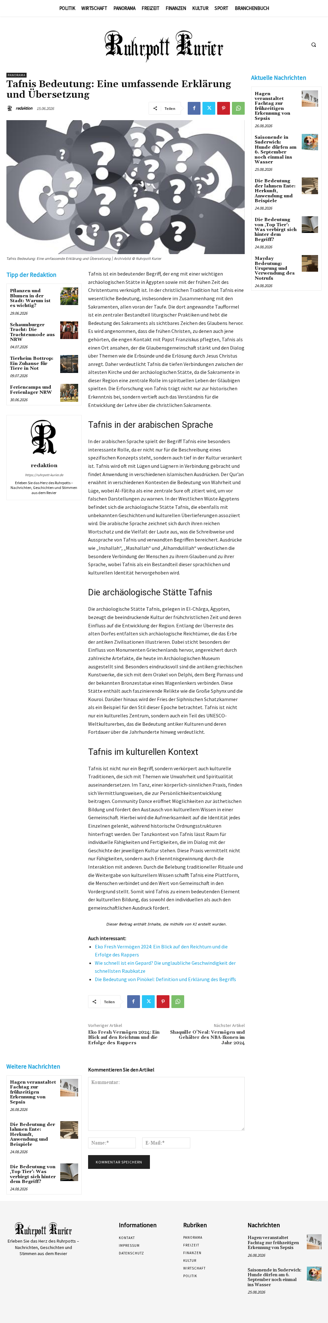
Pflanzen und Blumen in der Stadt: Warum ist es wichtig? (30, 298)
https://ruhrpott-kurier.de (44, 475)
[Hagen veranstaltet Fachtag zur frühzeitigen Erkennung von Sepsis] (69, 1087)
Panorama (16, 75)
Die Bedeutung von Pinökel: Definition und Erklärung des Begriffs (165, 979)
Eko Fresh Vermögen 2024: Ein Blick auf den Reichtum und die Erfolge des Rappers (124, 1037)
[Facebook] (194, 108)
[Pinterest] (223, 108)
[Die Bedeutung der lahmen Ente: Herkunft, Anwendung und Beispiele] (69, 1130)
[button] (314, 45)
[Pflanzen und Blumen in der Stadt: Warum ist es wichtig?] (69, 296)
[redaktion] (10, 108)
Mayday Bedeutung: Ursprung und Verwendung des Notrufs (275, 268)
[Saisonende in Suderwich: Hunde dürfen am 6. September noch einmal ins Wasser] (310, 142)
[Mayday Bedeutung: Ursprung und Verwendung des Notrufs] (310, 263)
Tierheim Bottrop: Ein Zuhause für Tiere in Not (31, 363)
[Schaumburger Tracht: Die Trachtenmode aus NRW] (69, 330)
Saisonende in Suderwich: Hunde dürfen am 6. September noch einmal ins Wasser (276, 150)
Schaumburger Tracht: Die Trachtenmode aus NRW (32, 332)
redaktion (24, 108)
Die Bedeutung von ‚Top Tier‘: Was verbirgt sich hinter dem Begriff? (33, 1174)
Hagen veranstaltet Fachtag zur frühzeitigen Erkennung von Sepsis (33, 1092)
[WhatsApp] (238, 108)
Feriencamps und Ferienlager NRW (31, 389)
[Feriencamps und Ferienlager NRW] (69, 392)
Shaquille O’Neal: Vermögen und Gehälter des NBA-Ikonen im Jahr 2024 (207, 1037)
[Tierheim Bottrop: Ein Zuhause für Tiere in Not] (69, 364)
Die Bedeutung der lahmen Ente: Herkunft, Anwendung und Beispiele (32, 1134)
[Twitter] (208, 108)
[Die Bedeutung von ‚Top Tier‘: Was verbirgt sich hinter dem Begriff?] (69, 1172)
